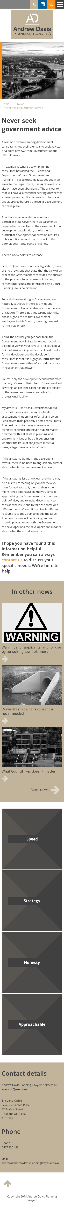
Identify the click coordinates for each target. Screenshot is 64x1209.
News (20, 104)
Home (32, 24)
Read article (16, 658)
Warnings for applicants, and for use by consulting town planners (31, 649)
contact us (12, 560)
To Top (7, 1183)
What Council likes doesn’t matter (29, 771)
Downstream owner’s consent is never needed (27, 711)
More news (40, 789)
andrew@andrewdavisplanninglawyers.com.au (31, 1163)
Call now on (33, 4)
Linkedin (42, 4)
